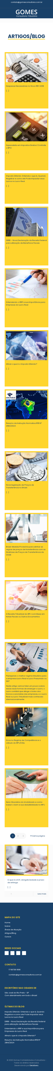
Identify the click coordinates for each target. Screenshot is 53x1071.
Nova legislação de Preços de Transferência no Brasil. (20, 486)
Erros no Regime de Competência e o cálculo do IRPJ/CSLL (23, 741)
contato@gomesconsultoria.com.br (26, 2)
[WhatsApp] (21, 5)
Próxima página (37, 836)
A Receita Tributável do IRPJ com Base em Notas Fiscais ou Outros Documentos (25, 615)
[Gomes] (26, 13)
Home (7, 922)
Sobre (7, 926)
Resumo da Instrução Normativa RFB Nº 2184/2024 (22, 1041)
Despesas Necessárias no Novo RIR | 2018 (25, 86)
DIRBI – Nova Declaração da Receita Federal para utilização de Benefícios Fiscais (26, 241)
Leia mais (42, 893)
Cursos (8, 936)
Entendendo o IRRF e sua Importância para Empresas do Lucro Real (25, 303)
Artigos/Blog (10, 933)
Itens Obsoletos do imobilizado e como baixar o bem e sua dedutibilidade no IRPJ (25, 803)
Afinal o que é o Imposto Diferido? (21, 364)
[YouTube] (28, 5)
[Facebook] (24, 5)
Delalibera (34, 1065)
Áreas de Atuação (13, 929)
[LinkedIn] (32, 5)
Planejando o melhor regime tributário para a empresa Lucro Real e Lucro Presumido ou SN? (26, 679)
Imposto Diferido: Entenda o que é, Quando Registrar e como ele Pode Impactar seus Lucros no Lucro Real (26, 179)
